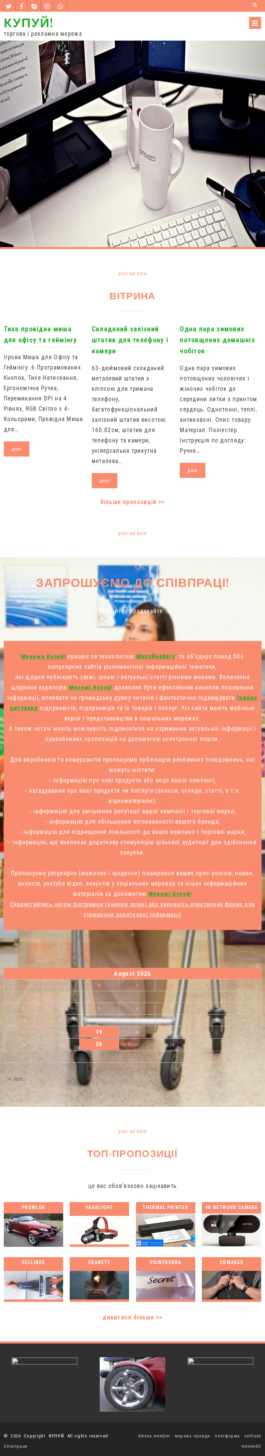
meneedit (251, 1446)
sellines (252, 1435)
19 (99, 1031)
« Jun (15, 1078)
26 (99, 1044)
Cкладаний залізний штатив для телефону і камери (130, 340)
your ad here (132, 273)
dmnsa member (154, 1435)
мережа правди (192, 1435)
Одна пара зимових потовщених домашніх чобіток (217, 340)
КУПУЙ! (28, 22)
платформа (227, 1435)
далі (16, 449)
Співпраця (16, 1446)
